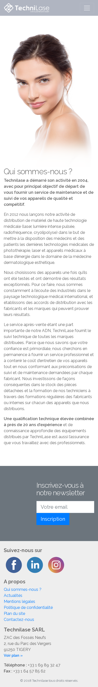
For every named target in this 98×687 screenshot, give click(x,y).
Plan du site (14, 613)
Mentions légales (19, 601)
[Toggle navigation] (87, 8)
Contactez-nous (19, 619)
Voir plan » (13, 655)
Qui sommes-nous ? (22, 589)
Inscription (53, 519)
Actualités (13, 595)
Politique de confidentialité (28, 607)
